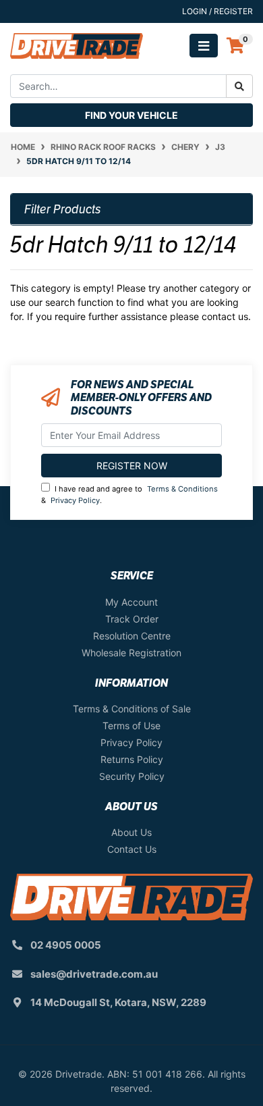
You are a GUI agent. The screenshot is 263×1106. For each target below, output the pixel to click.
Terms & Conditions (182, 489)
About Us (131, 832)
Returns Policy (131, 759)
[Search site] (239, 86)
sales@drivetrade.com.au (94, 974)
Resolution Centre (132, 635)
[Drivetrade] (76, 45)
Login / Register (217, 11)
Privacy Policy (75, 500)
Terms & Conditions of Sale (132, 708)
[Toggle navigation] (203, 45)
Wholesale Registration (131, 652)
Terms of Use (131, 725)
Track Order (131, 619)
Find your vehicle (131, 115)
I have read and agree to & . (129, 494)
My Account (131, 602)
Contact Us (131, 849)
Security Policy (132, 776)
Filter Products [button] (62, 209)
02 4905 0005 (65, 945)
